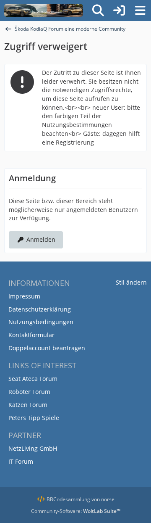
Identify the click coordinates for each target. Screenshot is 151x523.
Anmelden (40, 239)
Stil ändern (131, 282)
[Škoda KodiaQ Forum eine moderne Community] (44, 10)
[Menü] (140, 10)
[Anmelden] (119, 10)
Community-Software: (75, 511)
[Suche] (98, 10)
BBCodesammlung (67, 499)
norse (108, 499)
